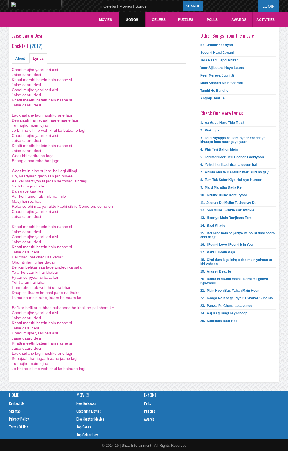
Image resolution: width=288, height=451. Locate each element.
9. (221, 187)
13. (226, 218)
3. (233, 140)
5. (232, 157)
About (20, 58)
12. (227, 210)
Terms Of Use (18, 427)
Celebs (159, 20)
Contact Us (16, 403)
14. (212, 225)
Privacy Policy (19, 419)
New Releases (86, 403)
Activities (265, 20)
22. (236, 298)
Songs (132, 20)
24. (223, 313)
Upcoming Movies (88, 411)
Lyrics (38, 58)
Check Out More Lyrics (221, 113)
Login (268, 6)
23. (226, 306)
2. (209, 130)
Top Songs (83, 427)
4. (219, 149)
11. (228, 203)
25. (218, 321)
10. (223, 195)
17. (217, 252)
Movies (105, 20)
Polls (212, 20)
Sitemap (15, 411)
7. (234, 172)
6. (228, 165)
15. (237, 235)
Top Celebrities (87, 434)
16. (226, 245)
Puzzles (185, 20)
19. (215, 271)
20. (234, 281)
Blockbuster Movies (90, 419)
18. (236, 262)
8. (231, 180)
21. (229, 291)
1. (222, 123)
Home (14, 395)
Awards (238, 20)
